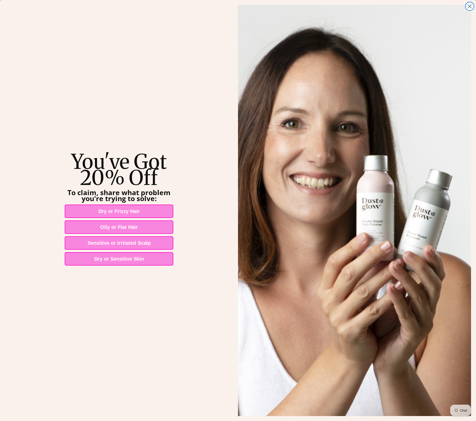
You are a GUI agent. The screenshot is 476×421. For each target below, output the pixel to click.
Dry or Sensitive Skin (119, 259)
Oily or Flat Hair (119, 227)
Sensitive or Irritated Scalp (119, 243)
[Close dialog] (469, 6)
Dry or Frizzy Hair (119, 211)
